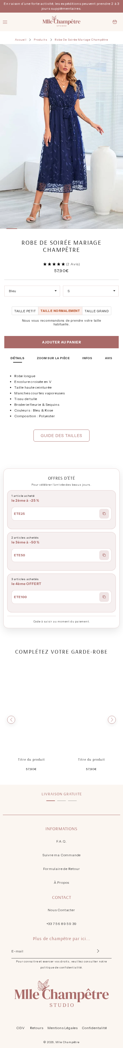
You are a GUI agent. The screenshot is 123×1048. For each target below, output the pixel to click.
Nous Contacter (61, 910)
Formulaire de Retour (61, 869)
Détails (18, 358)
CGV (20, 1028)
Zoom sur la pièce (53, 358)
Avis (108, 358)
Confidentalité (94, 1028)
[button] (11, 720)
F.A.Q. (61, 841)
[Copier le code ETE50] (104, 555)
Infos (87, 358)
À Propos (61, 882)
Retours (37, 1028)
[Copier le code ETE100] (104, 597)
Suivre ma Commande (61, 855)
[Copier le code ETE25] (104, 514)
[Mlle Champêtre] (61, 21)
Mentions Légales (62, 1028)
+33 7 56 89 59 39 (61, 924)
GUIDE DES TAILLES (61, 435)
